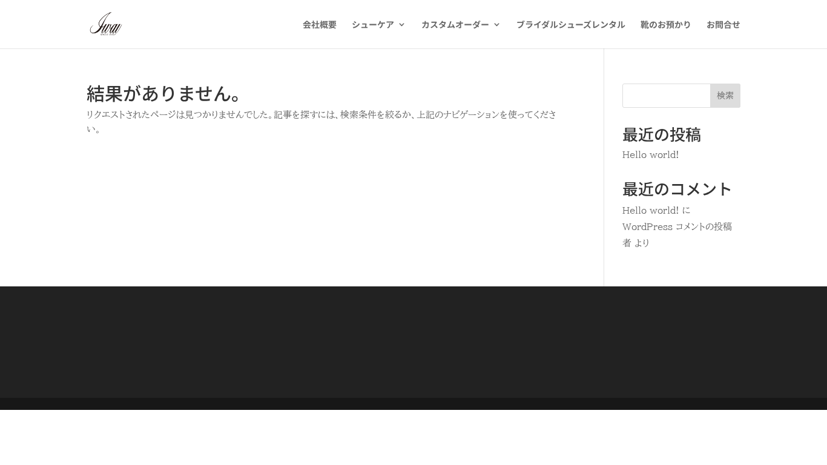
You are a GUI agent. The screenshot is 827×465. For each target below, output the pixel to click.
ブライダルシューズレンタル (570, 25)
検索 (725, 95)
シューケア (373, 25)
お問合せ (723, 25)
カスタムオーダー (455, 25)
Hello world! (650, 154)
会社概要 (320, 25)
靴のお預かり (666, 25)
